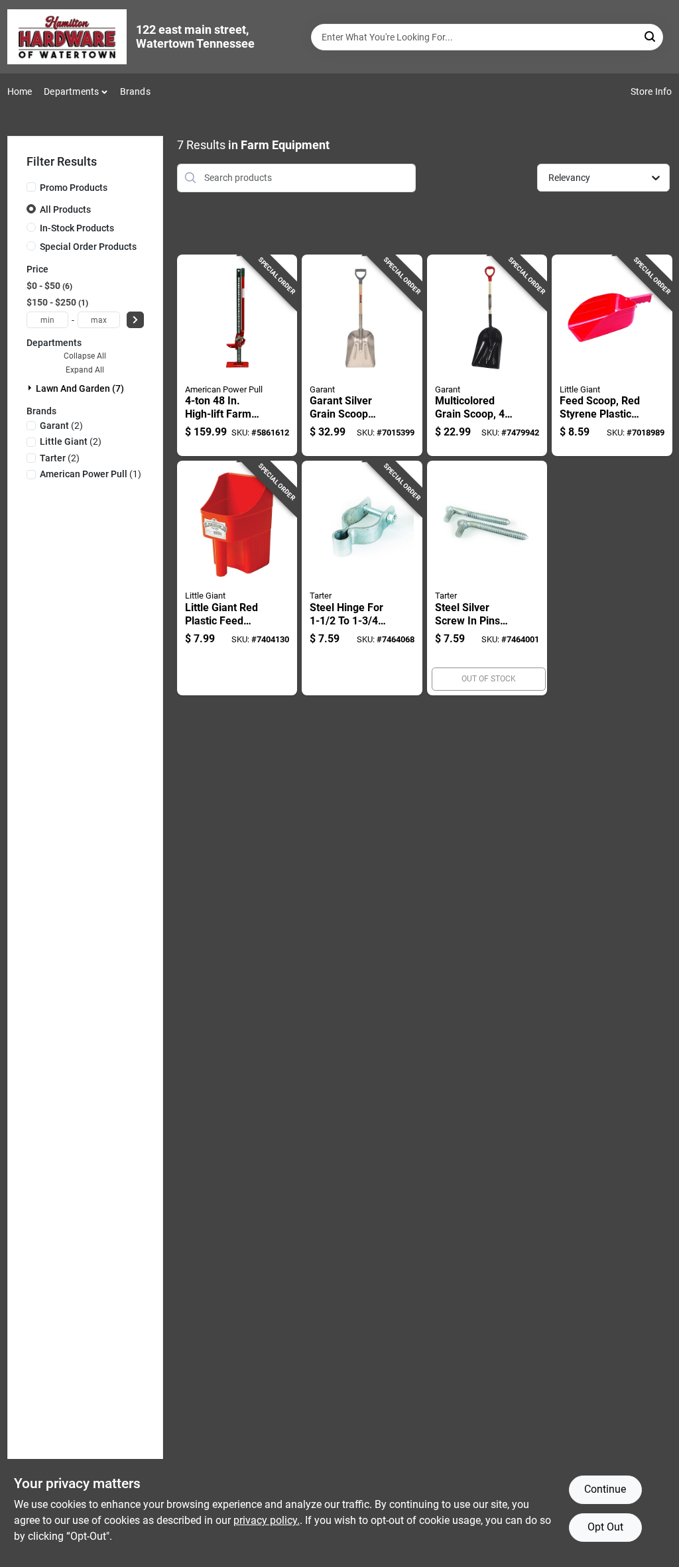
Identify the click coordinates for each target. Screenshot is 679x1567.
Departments (71, 91)
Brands (135, 91)
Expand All (85, 370)
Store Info (651, 91)
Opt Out (605, 1527)
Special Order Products (88, 246)
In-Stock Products (77, 228)
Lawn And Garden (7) (80, 388)
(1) (90, 474)
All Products (65, 209)
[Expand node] (31, 387)
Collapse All (85, 356)
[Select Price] (135, 320)
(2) (61, 425)
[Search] (650, 36)
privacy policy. (266, 1520)
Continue (605, 1489)
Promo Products (73, 187)
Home (19, 91)
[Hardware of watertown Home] (67, 36)
